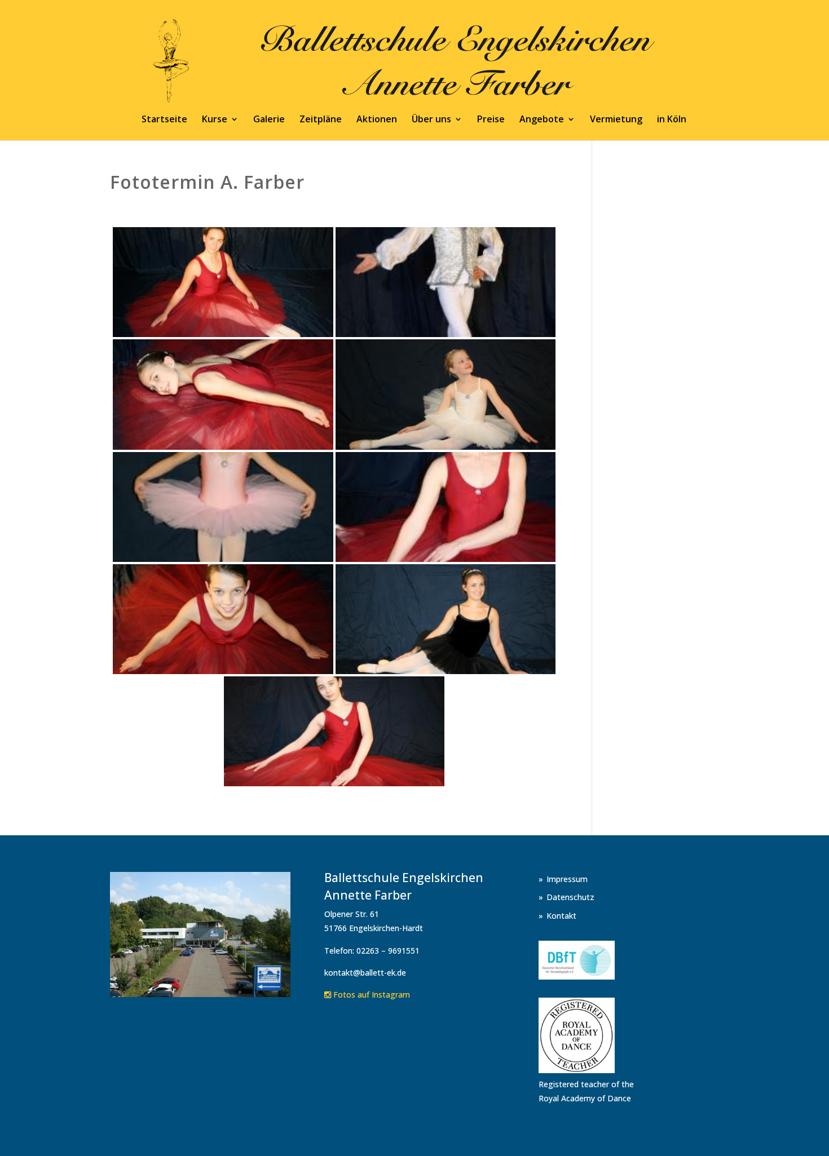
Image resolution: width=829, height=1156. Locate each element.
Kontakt (561, 915)
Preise (491, 120)
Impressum (567, 879)
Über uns (431, 120)
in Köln (671, 120)
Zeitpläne (320, 120)
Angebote (541, 120)
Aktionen (376, 120)
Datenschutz (570, 897)
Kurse (214, 120)
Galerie (269, 120)
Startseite (164, 120)
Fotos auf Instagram (370, 994)
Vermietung (616, 120)
